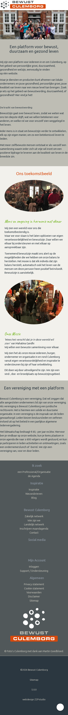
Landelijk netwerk (34, 524)
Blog (34, 497)
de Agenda (34, 476)
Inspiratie (34, 489)
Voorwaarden (34, 592)
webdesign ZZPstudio (34, 699)
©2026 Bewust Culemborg (34, 669)
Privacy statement (34, 584)
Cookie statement (34, 588)
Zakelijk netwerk (34, 516)
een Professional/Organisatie (34, 471)
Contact (34, 532)
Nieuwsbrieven (34, 493)
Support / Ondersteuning (34, 570)
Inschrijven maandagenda (34, 528)
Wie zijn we (34, 520)
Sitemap (34, 600)
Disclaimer (34, 596)
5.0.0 (34, 689)
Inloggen (34, 566)
